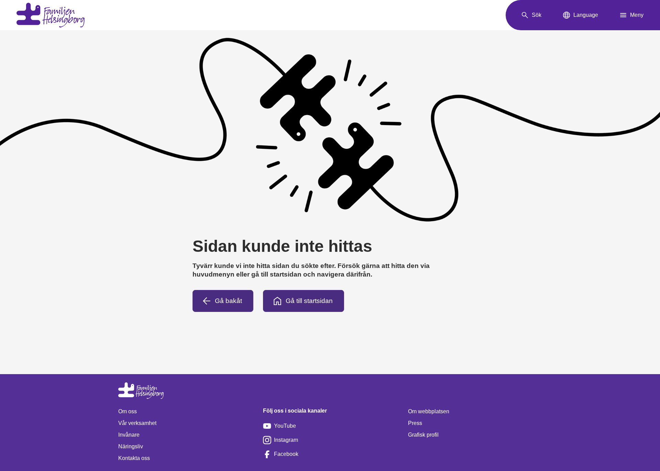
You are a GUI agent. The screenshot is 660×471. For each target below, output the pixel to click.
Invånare (129, 435)
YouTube (285, 426)
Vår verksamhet (137, 423)
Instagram (286, 440)
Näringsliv (130, 446)
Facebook (286, 454)
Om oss (127, 411)
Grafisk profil (423, 435)
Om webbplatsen (428, 411)
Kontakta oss (134, 458)
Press (415, 423)
